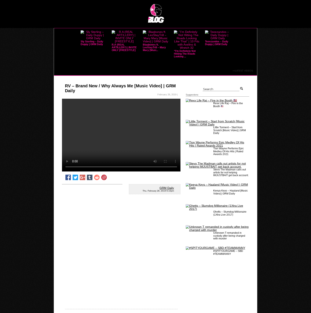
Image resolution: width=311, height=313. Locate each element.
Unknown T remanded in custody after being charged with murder (229, 235)
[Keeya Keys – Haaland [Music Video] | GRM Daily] (217, 187)
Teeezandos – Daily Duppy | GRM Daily (216, 43)
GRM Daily (167, 188)
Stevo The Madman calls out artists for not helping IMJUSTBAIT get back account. (231, 172)
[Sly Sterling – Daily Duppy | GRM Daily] (93, 38)
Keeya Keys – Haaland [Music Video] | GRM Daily (230, 192)
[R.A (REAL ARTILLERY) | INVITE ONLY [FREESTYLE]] (124, 41)
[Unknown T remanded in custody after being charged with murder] (217, 230)
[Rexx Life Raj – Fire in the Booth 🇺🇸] (211, 100)
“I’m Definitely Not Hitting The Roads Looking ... (185, 54)
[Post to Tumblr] (90, 179)
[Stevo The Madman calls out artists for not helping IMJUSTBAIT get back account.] (217, 166)
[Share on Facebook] (68, 179)
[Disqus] (121, 253)
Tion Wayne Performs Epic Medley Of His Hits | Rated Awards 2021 (228, 151)
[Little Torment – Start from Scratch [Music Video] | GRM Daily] (217, 124)
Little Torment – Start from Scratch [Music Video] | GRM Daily (229, 130)
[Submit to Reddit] (97, 179)
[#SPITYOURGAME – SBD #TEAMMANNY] (215, 248)
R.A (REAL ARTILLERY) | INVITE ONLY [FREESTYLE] (124, 47)
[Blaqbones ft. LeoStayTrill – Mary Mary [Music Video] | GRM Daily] (155, 41)
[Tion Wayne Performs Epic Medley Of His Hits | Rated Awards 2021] (217, 145)
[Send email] (104, 179)
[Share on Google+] (82, 179)
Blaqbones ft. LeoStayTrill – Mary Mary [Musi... (154, 47)
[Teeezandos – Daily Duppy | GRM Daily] (217, 38)
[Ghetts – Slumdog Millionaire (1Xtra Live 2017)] (217, 208)
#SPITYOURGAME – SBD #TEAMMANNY (228, 252)
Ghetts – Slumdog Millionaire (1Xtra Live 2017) (229, 213)
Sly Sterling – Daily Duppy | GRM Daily (92, 43)
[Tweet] (75, 179)
